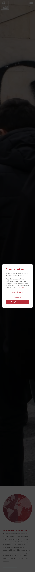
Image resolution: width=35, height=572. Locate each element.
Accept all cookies (17, 302)
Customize (17, 297)
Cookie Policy (22, 287)
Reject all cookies (17, 292)
